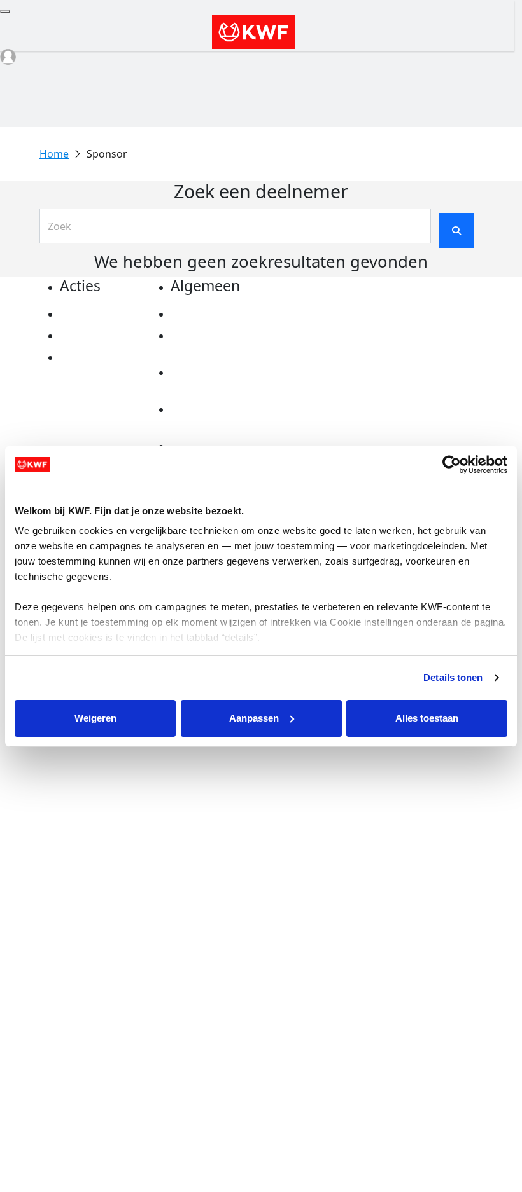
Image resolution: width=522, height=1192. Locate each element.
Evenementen (95, 336)
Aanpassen (254, 718)
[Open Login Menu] (8, 57)
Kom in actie (91, 357)
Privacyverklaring (215, 314)
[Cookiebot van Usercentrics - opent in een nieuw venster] (451, 464)
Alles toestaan (426, 718)
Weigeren (95, 718)
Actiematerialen (101, 314)
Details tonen (453, 677)
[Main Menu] (5, 11)
